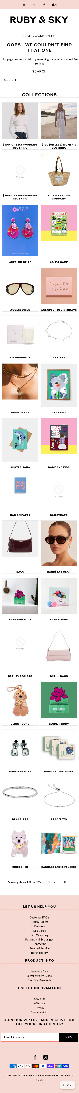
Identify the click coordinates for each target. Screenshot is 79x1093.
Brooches (20, 867)
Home (27, 36)
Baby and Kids (59, 467)
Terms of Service (39, 948)
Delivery (39, 926)
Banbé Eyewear (59, 571)
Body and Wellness (59, 771)
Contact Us (39, 943)
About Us (39, 999)
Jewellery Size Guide (39, 975)
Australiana (20, 467)
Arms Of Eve (20, 412)
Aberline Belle (20, 262)
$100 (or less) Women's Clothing (20, 146)
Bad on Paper (20, 515)
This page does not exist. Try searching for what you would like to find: (39, 61)
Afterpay (39, 1003)
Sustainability (39, 1012)
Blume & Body (59, 723)
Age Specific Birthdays (59, 309)
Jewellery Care (39, 971)
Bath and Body (20, 619)
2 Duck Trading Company (58, 197)
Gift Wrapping (39, 935)
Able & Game (59, 262)
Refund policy (39, 952)
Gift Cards (39, 930)
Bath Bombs (59, 619)
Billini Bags (59, 676)
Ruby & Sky (32, 1075)
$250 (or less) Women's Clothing (20, 197)
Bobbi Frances (20, 771)
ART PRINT (58, 412)
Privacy (39, 1007)
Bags (20, 571)
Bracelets (20, 819)
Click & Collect (39, 921)
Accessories (20, 309)
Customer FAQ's (39, 917)
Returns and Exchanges (39, 939)
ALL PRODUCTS (20, 357)
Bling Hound (20, 723)
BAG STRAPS (59, 515)
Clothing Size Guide (39, 980)
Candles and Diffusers (59, 867)
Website (47, 1075)
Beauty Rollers (20, 676)
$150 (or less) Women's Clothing (59, 146)
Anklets (59, 357)
